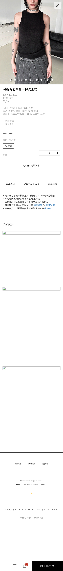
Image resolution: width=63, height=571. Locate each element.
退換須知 (50, 205)
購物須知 (38, 205)
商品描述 (10, 184)
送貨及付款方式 (31, 184)
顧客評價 (52, 184)
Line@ (47, 208)
